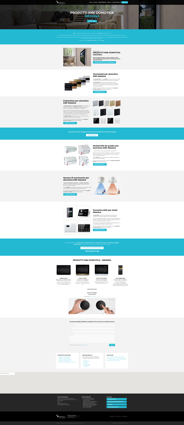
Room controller (117, 2)
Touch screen (85, 362)
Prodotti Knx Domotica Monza (64, 361)
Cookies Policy (124, 416)
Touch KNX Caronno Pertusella (88, 399)
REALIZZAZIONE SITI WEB (124, 423)
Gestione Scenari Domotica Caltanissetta (90, 404)
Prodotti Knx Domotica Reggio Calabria (90, 401)
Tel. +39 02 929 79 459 (71, 416)
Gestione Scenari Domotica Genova (89, 403)
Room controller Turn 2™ (95, 296)
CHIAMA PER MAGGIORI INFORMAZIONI (104, 62)
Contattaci (124, 2)
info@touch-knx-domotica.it (115, 401)
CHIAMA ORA (92, 21)
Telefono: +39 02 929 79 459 (62, 403)
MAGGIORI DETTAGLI (99, 91)
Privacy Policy (118, 416)
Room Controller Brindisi (87, 406)
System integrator (86, 364)
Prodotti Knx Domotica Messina (116, 358)
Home (91, 2)
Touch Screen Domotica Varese (88, 398)
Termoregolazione (86, 365)
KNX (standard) (86, 361)
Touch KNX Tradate (86, 400)
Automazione (85, 366)
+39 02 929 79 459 (92, 135)
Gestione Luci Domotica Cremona (89, 402)
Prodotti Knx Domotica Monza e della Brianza (67, 362)
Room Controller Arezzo (87, 407)
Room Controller (92, 292)
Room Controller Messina (115, 360)
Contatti (110, 404)
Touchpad (85, 363)
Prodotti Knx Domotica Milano (64, 357)
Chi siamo (95, 2)
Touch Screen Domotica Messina (113, 356)
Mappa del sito (112, 416)
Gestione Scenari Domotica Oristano (89, 405)
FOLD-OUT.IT (117, 423)
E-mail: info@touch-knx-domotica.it (63, 404)
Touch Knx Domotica (113, 407)
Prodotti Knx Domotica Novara (64, 356)
